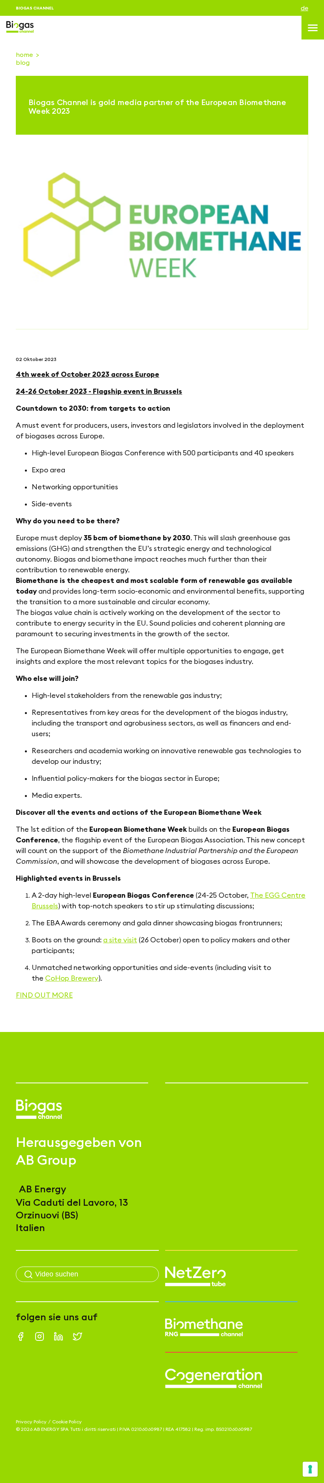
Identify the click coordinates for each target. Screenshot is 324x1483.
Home (24, 54)
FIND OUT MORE (44, 995)
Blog (23, 62)
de (304, 8)
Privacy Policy (31, 1422)
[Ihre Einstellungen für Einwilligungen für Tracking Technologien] (310, 1469)
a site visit (120, 939)
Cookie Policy (67, 1422)
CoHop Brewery (71, 978)
